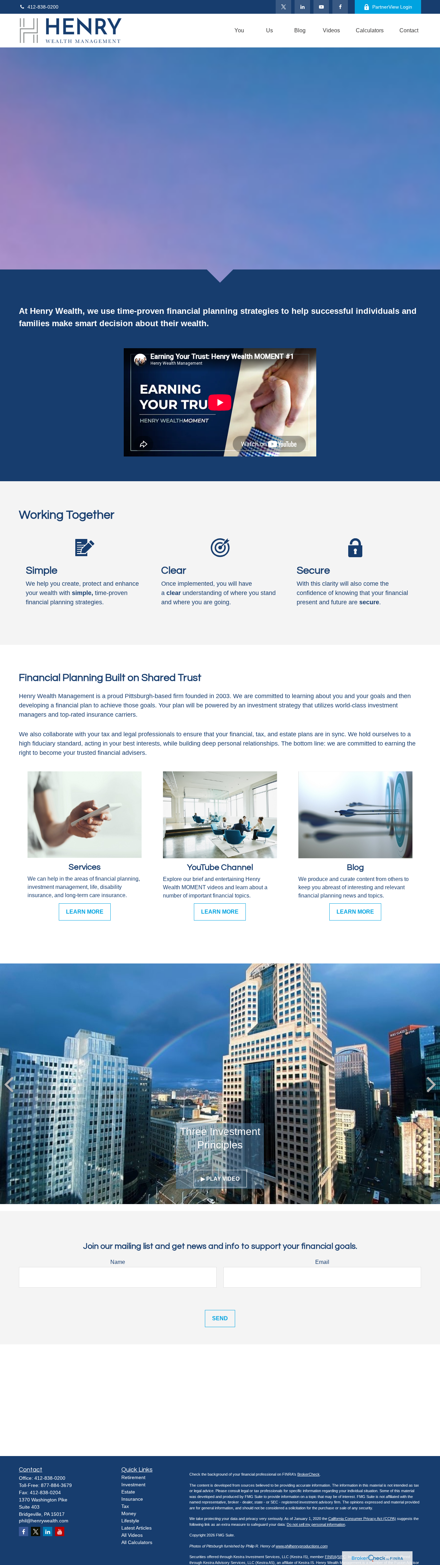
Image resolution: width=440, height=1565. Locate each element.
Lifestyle (130, 1520)
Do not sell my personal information (316, 1524)
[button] (239, 31)
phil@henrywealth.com (43, 1520)
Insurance (132, 1499)
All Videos (132, 1535)
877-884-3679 (56, 1485)
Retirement (133, 1477)
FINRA (330, 1557)
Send (220, 1318)
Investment (133, 1484)
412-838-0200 (43, 7)
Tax (125, 1506)
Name (117, 1262)
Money (128, 1513)
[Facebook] (340, 7)
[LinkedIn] (302, 7)
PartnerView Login (392, 7)
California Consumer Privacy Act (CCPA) (362, 1519)
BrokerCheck (308, 1474)
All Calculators (136, 1542)
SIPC (341, 1557)
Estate (128, 1492)
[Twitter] (283, 7)
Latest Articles (136, 1528)
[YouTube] (321, 7)
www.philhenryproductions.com (302, 1546)
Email (322, 1262)
